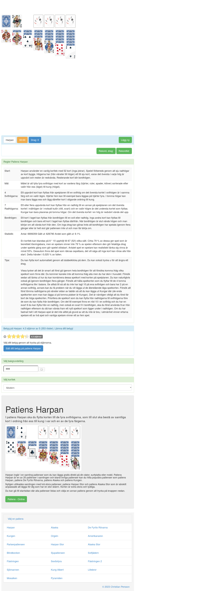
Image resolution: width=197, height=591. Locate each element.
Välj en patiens (15, 518)
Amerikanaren (95, 536)
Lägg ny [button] (125, 140)
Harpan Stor (57, 544)
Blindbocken (13, 552)
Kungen (11, 536)
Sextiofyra (56, 561)
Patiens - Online (16, 499)
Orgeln (54, 536)
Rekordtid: (124, 151)
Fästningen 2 (95, 561)
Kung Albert (57, 569)
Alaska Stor (94, 544)
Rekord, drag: (106, 151)
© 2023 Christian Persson (116, 586)
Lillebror (92, 569)
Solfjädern (93, 552)
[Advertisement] (67, 6)
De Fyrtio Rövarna (98, 527)
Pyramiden (56, 578)
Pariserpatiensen (16, 544)
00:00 (22, 140)
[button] (41, 369)
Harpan (10, 140)
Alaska (54, 527)
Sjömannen (13, 569)
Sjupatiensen (58, 552)
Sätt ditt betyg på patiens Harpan (23, 348)
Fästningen (13, 561)
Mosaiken (12, 578)
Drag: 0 (35, 140)
